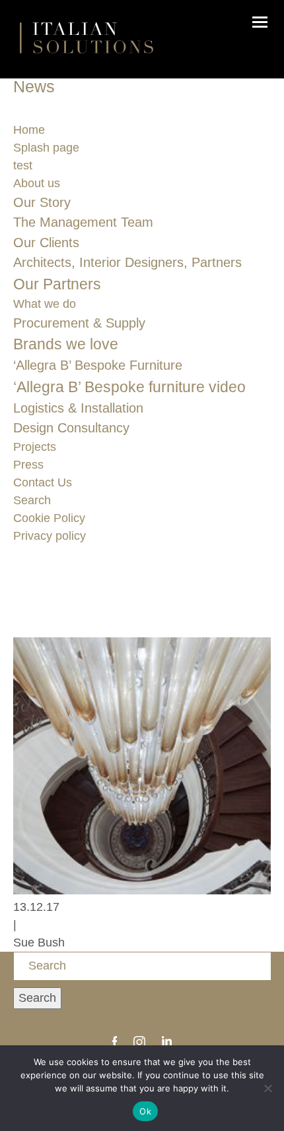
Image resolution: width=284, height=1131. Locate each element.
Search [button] (37, 997)
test (22, 165)
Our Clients (46, 242)
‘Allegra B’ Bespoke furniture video (129, 386)
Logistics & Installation (78, 408)
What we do (44, 303)
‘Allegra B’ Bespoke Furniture (97, 365)
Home (29, 129)
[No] (267, 1088)
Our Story (42, 202)
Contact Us (42, 482)
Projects (34, 446)
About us (36, 183)
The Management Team (83, 222)
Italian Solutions (86, 37)
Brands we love (65, 344)
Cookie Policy (49, 518)
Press (28, 464)
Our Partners (57, 284)
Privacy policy (49, 535)
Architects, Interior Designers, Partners (127, 262)
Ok (145, 1111)
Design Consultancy (71, 427)
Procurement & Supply (79, 323)
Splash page (46, 147)
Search (32, 500)
